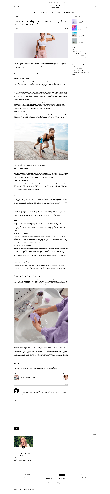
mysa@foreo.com (27, 477)
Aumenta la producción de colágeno (80, 57)
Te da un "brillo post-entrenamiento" (80, 62)
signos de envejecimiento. (29, 105)
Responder (30, 394)
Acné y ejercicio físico (78, 68)
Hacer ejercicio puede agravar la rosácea (81, 66)
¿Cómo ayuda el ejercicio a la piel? (78, 51)
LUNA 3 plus (16, 347)
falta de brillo (54, 92)
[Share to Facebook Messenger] (67, 28)
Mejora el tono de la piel (78, 59)
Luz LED (36, 12)
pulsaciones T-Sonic (22, 354)
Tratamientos (44, 12)
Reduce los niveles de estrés (79, 55)
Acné (15, 220)
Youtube (19, 6)
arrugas (19, 105)
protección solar (24, 202)
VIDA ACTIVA (16, 16)
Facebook (14, 6)
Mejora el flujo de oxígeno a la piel (80, 53)
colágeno (28, 99)
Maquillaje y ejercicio (75, 74)
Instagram (16, 6)
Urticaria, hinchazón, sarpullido (79, 70)
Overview (73, 49)
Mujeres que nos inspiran (70, 12)
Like (21, 394)
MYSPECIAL (63, 2)
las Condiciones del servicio (56, 483)
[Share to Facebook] (65, 28)
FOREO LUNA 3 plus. (46, 350)
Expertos (52, 12)
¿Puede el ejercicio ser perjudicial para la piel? (80, 64)
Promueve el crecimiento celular (80, 60)
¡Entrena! (73, 78)
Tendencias (58, 12)
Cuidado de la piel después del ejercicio (79, 76)
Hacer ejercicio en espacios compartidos (81, 72)
